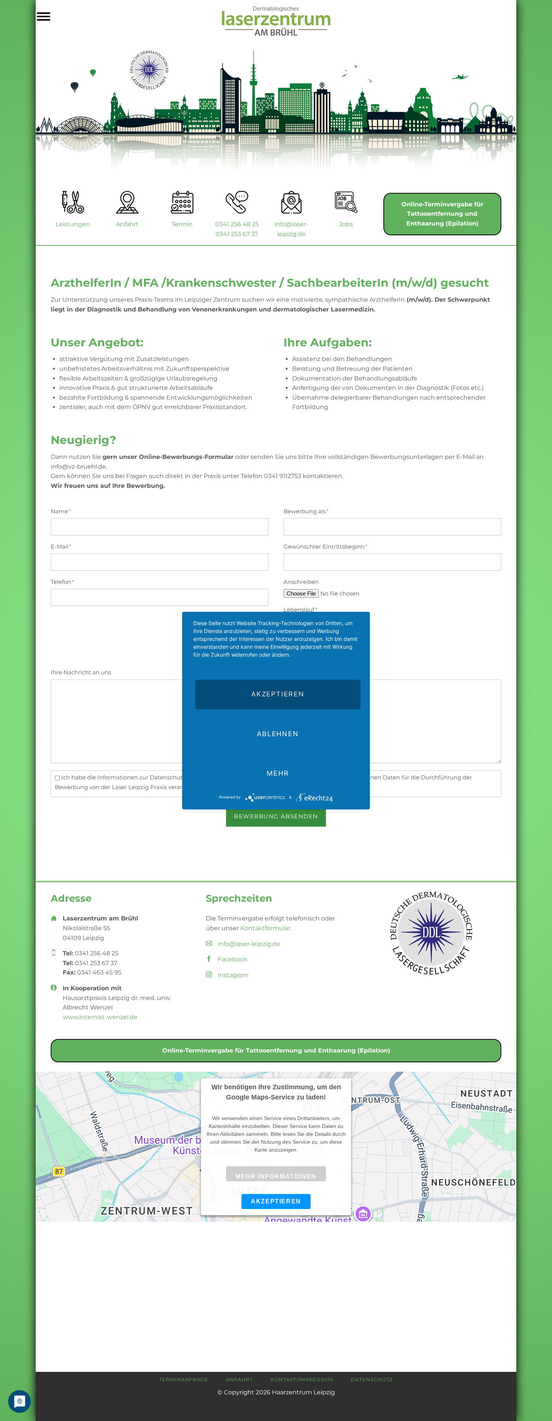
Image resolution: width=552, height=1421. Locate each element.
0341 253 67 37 (237, 234)
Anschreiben (301, 582)
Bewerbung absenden (276, 816)
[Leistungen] (73, 202)
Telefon (65, 581)
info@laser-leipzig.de (249, 943)
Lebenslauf (300, 609)
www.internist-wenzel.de (100, 1017)
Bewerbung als (306, 511)
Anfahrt (127, 224)
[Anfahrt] (127, 202)
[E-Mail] (291, 202)
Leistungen (73, 224)
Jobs (346, 224)
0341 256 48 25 (237, 224)
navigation (43, 17)
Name (65, 511)
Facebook (232, 959)
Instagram (233, 975)
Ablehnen (278, 734)
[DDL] (431, 933)
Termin (182, 224)
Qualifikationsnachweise (319, 637)
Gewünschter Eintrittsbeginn (326, 546)
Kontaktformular (265, 928)
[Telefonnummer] (237, 202)
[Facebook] (346, 202)
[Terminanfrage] (182, 202)
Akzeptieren (276, 1201)
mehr (278, 773)
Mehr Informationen (276, 1176)
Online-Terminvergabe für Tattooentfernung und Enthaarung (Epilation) (442, 214)
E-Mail (65, 546)
